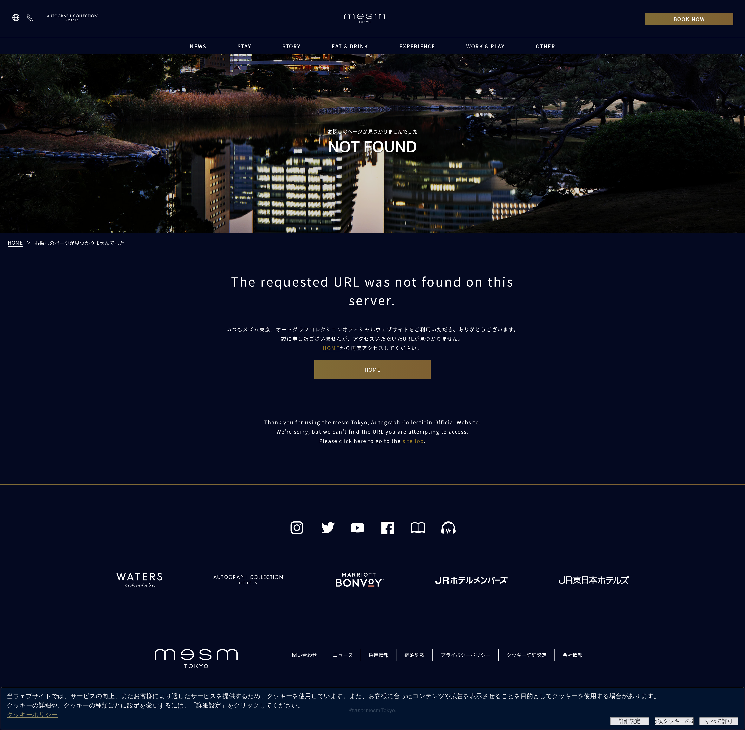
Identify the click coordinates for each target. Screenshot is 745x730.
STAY (244, 46)
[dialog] (372, 708)
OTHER (545, 46)
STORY (291, 46)
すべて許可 (719, 721)
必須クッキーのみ (674, 721)
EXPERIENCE (417, 46)
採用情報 (379, 654)
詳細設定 (629, 721)
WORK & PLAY (485, 46)
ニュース (343, 654)
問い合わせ (304, 654)
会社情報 (572, 654)
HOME (15, 242)
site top (413, 440)
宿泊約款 (415, 654)
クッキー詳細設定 (526, 654)
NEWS (198, 46)
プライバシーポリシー (465, 654)
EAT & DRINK (350, 46)
